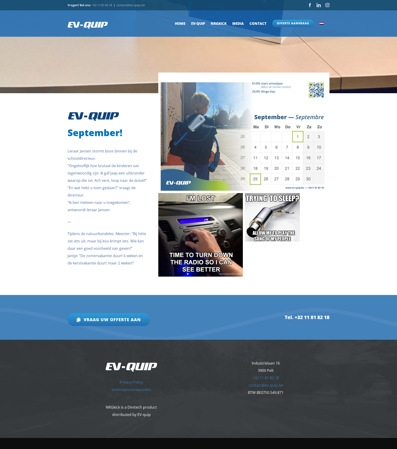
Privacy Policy (131, 382)
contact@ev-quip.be (130, 5)
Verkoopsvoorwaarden (131, 389)
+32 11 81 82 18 (102, 5)
